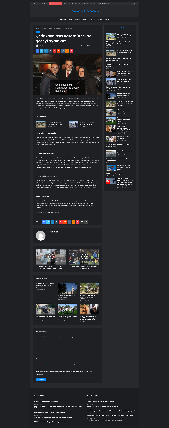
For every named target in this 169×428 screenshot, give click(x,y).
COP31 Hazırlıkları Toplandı (114, 174)
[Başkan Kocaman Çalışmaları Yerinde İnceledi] (67, 309)
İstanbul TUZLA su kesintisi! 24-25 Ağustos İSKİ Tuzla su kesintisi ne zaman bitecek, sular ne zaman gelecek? (125, 182)
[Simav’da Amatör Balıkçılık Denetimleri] (111, 36)
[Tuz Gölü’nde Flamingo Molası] (111, 153)
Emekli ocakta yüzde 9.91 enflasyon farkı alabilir (125, 72)
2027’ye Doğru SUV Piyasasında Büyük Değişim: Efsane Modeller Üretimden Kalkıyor (118, 44)
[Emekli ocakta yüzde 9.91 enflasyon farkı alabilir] (111, 74)
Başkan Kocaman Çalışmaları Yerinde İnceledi (67, 317)
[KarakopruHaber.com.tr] (84, 11)
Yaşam (100, 19)
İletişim (106, 19)
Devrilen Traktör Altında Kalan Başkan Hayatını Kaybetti (87, 297)
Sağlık (84, 19)
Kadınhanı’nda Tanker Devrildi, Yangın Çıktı (124, 80)
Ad (37, 358)
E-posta (38, 365)
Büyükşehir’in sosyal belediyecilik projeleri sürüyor (124, 167)
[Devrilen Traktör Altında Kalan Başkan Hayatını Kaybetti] (89, 288)
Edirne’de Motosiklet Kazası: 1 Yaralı (45, 317)
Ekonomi (77, 19)
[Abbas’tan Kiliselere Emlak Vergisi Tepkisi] (67, 288)
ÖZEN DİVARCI (42, 46)
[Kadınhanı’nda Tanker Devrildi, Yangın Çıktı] (73, 124)
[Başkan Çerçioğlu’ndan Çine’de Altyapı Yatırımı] (41, 124)
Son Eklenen (120, 27)
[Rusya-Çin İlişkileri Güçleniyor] (111, 139)
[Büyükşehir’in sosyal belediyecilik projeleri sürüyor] (111, 168)
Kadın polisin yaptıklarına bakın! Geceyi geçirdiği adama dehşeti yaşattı (88, 317)
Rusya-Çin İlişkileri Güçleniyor (123, 137)
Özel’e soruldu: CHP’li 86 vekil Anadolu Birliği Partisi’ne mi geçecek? (45, 285)
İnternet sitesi (72, 365)
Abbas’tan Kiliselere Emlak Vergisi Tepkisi (66, 296)
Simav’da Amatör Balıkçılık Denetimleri (124, 35)
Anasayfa (63, 19)
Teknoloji (92, 19)
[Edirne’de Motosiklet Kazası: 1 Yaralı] (45, 309)
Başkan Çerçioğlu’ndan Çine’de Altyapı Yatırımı (74, 3)
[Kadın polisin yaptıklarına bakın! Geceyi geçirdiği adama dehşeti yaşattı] (89, 309)
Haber (70, 19)
